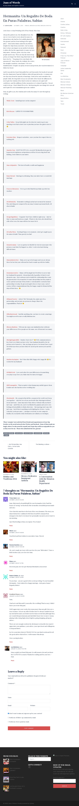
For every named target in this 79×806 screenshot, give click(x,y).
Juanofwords (38, 433)
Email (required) (58, 777)
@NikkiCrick (11, 372)
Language (63, 65)
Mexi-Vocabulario (66, 79)
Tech (62, 101)
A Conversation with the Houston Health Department (46, 480)
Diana (11, 561)
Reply (11, 525)
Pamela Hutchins (14, 545)
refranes (46, 433)
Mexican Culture (35, 25)
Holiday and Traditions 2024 (10, 477)
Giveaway (63, 53)
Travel (62, 104)
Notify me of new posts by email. (19, 722)
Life (62, 73)
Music (62, 90)
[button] (72, 3)
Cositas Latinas (65, 24)
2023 (62, 18)
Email (9, 705)
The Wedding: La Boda (42, 444)
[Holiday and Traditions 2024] (11, 467)
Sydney (32, 803)
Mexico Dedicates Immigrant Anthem (29, 478)
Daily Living (64, 30)
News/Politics (65, 98)
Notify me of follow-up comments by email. (22, 717)
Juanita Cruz (11, 150)
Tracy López (13, 498)
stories (6, 435)
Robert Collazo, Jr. (15, 575)
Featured (63, 47)
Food (62, 50)
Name (9, 697)
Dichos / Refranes (66, 33)
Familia (27, 25)
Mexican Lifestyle (46, 25)
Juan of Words (11, 2)
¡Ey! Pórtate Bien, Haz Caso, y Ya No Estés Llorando (15, 446)
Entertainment (65, 41)
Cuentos (63, 27)
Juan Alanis (8, 25)
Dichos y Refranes (9, 433)
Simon (11, 530)
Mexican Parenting (66, 87)
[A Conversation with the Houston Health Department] (47, 467)
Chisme (63, 21)
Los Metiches (15, 647)
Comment (11, 683)
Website (32, 705)
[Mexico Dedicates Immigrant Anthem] (29, 466)
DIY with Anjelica (65, 36)
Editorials (63, 38)
